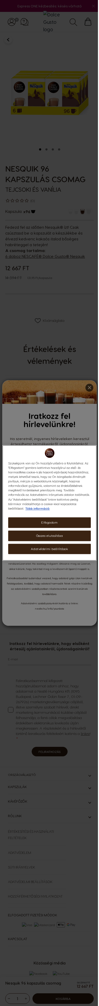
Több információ (37, 508)
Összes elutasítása (49, 535)
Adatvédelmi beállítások (49, 549)
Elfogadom (49, 522)
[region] (49, 503)
